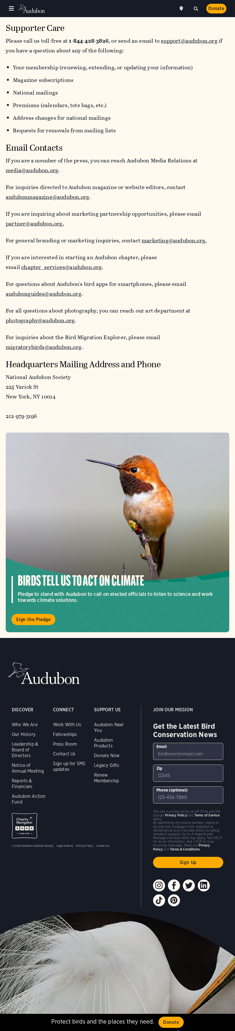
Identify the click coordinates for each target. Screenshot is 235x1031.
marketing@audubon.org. (174, 240)
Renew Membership (106, 777)
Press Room (65, 744)
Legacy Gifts (106, 765)
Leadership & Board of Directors (25, 749)
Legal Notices (64, 845)
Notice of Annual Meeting (28, 768)
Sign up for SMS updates (69, 766)
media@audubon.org (32, 170)
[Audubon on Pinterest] (174, 900)
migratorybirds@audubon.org (43, 347)
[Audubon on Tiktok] (159, 900)
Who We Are (25, 724)
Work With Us (67, 724)
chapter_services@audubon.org (61, 267)
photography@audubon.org (40, 320)
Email (161, 747)
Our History (24, 734)
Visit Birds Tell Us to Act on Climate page (117, 532)
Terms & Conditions (185, 849)
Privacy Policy (84, 845)
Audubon (31, 9)
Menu (11, 8)
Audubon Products (103, 743)
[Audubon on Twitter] (189, 885)
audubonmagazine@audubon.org (47, 197)
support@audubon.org (189, 41)
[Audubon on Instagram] (159, 885)
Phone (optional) (172, 790)
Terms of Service (207, 815)
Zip (159, 768)
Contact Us (64, 754)
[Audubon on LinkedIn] (204, 885)
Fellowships (65, 734)
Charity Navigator (24, 825)
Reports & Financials (22, 783)
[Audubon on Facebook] (174, 885)
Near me (182, 8)
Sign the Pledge (33, 619)
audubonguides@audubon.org (43, 294)
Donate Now (107, 755)
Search (196, 8)
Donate (216, 8)
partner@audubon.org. (35, 223)
